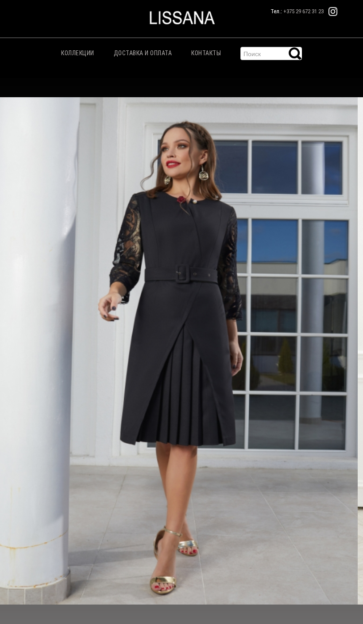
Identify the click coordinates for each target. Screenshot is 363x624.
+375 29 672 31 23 (303, 11)
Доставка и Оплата (143, 53)
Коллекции (77, 53)
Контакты (206, 53)
